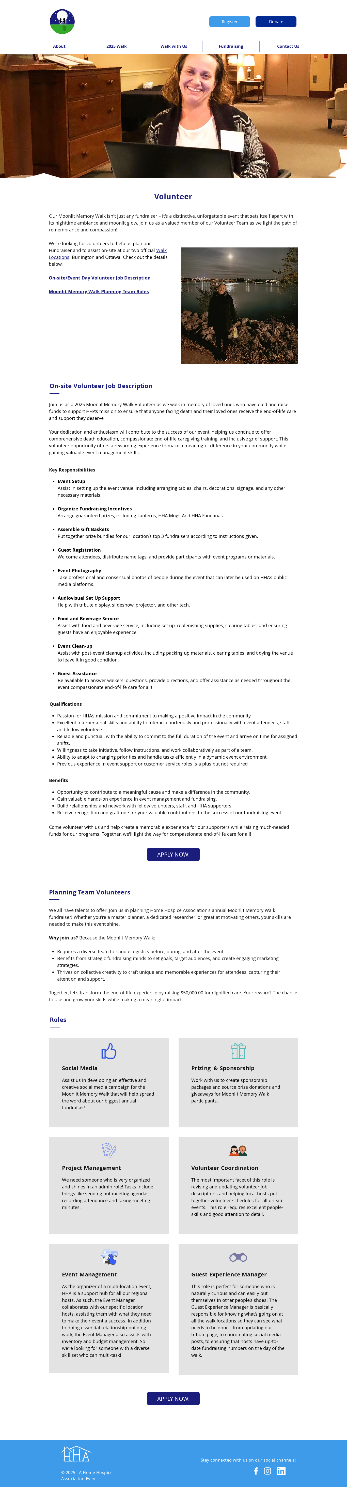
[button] (59, 46)
